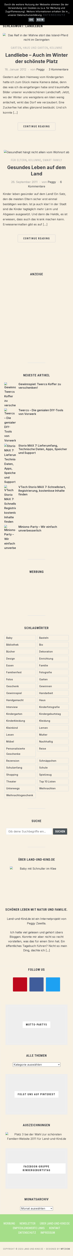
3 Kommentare (58, 69)
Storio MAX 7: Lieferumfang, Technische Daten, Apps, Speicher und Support (42, 449)
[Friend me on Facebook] (20, 984)
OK (31, 19)
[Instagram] (53, 984)
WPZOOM (65, 1249)
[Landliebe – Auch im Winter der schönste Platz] (36, 35)
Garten (16, 47)
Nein (40, 19)
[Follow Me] (36, 984)
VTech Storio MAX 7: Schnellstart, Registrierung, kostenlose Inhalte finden (42, 490)
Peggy (40, 69)
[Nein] (68, 12)
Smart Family (52, 160)
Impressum (47, 1232)
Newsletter (27, 1223)
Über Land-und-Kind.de (55, 1223)
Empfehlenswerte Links (29, 1228)
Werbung (9, 1223)
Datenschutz (27, 1232)
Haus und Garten (35, 47)
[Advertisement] (36, 317)
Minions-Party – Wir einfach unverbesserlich (37, 528)
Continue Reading (36, 126)
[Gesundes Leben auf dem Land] (36, 152)
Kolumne (56, 47)
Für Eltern (19, 160)
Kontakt (54, 1228)
